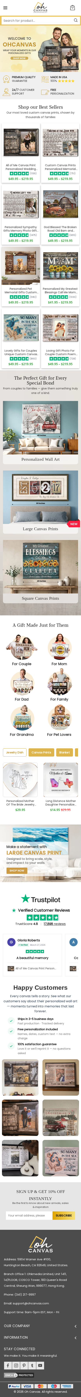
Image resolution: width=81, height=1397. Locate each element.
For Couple (21, 663)
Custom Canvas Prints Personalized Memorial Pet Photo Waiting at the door (60, 167)
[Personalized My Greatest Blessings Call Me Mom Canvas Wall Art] (60, 266)
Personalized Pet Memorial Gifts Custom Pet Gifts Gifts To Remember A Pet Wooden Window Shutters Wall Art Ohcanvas (21, 290)
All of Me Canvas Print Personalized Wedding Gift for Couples (21, 167)
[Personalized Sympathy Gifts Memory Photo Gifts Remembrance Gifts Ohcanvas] (21, 204)
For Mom (59, 663)
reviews (55, 924)
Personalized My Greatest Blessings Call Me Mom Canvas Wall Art (60, 290)
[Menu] (5, 8)
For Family (59, 699)
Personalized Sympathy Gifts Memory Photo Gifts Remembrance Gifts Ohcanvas (20, 228)
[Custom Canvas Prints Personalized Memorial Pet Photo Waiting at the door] (60, 142)
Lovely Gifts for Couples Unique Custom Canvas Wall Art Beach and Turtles (21, 352)
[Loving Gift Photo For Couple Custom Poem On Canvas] (60, 327)
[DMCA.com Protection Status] (42, 1374)
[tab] (15, 752)
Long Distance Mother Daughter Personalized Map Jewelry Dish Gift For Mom (60, 802)
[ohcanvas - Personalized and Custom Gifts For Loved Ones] (40, 8)
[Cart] (72, 8)
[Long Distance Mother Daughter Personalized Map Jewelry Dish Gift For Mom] (61, 779)
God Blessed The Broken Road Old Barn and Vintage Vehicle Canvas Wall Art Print (60, 228)
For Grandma (22, 734)
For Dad (22, 699)
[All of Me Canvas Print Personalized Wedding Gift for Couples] (21, 142)
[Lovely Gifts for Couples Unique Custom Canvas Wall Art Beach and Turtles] (21, 327)
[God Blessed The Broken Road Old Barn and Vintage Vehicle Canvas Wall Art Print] (60, 204)
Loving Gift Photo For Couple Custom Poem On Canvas (60, 352)
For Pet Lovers (59, 734)
